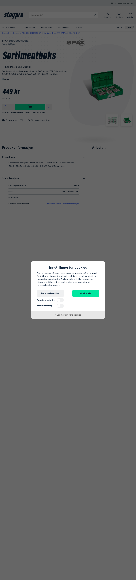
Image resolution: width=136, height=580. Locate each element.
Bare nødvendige (50, 293)
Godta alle (85, 293)
